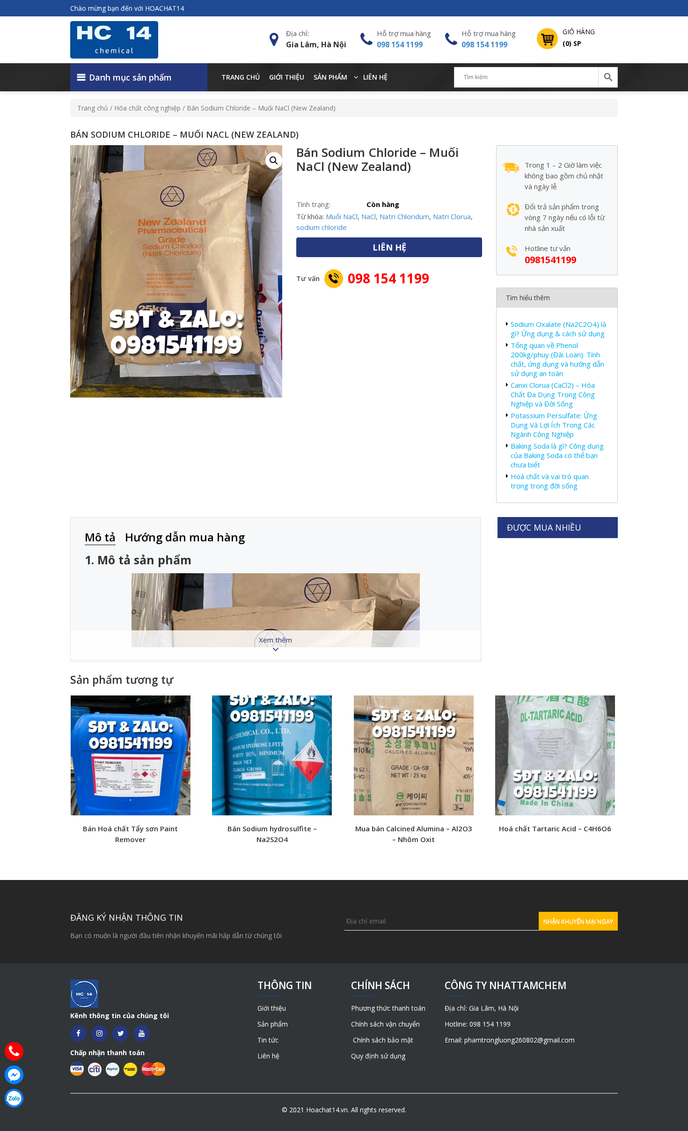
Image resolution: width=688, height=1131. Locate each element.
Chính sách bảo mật (382, 1039)
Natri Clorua (452, 216)
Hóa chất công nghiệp (147, 107)
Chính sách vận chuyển (385, 1024)
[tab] (105, 538)
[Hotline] (14, 1051)
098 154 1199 (400, 44)
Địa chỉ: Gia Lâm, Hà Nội (482, 1008)
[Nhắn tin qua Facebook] (14, 1074)
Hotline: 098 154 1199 (478, 1024)
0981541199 (550, 260)
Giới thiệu (286, 77)
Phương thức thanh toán (388, 1008)
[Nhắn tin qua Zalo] (14, 1098)
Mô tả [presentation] (100, 537)
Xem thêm (275, 639)
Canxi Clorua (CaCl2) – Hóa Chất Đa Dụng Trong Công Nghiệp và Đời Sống (553, 394)
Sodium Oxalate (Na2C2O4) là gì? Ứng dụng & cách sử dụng (558, 328)
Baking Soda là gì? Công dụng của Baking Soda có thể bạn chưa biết (557, 455)
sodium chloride (321, 227)
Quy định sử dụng (378, 1055)
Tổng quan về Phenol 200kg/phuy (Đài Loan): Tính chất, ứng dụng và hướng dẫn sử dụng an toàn (557, 359)
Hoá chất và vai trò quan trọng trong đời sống (550, 481)
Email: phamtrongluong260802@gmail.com (510, 1039)
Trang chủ (240, 77)
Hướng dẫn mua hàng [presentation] (185, 537)
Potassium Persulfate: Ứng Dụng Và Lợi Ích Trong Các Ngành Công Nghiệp (554, 425)
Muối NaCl (342, 216)
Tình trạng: (313, 204)
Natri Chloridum (404, 216)
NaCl (368, 216)
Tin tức (267, 1039)
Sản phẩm (330, 77)
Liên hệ (375, 77)
